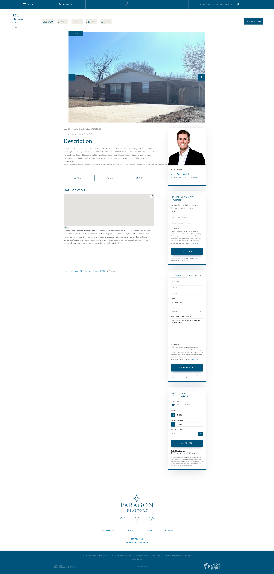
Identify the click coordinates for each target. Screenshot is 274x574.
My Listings (174, 177)
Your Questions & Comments (182, 316)
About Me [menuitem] (169, 530)
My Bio (173, 180)
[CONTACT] (253, 21)
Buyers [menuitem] (130, 530)
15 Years (187, 405)
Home (66, 271)
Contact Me (193, 177)
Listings (74, 271)
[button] (238, 4)
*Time (173, 307)
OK (81, 271)
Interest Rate (177, 430)
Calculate (187, 443)
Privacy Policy (193, 243)
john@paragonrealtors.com (137, 542)
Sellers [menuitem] (149, 530)
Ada (96, 271)
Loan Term (176, 401)
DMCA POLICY (137, 560)
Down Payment (177, 420)
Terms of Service (181, 377)
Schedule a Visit (195, 275)
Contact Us (179, 275)
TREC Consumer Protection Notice (122, 555)
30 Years (177, 405)
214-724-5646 (67, 4)
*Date (173, 299)
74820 (102, 271)
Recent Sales (183, 177)
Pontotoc (88, 271)
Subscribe (187, 251)
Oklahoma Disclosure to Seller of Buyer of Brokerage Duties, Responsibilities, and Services (164, 555)
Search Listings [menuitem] (107, 530)
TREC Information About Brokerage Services (95, 555)
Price (173, 411)
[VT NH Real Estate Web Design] (212, 566)
